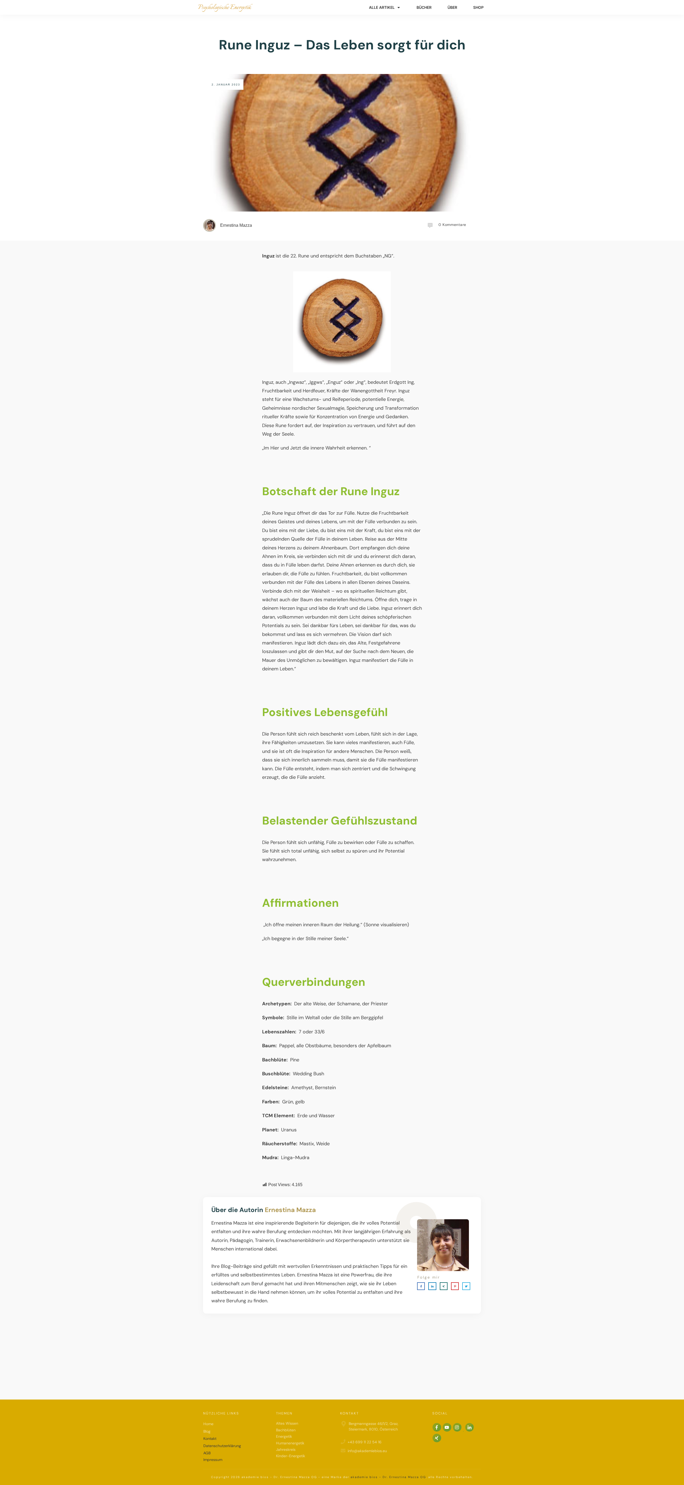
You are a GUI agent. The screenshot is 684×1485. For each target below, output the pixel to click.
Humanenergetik (290, 1442)
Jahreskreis (286, 1449)
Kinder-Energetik (290, 1455)
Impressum (212, 1459)
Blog (207, 1431)
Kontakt (209, 1438)
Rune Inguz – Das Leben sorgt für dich (342, 45)
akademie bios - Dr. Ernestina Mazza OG (388, 1477)
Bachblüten (286, 1429)
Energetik (284, 1436)
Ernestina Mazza (290, 1210)
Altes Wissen (287, 1423)
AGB (207, 1453)
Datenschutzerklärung (222, 1445)
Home (208, 1423)
